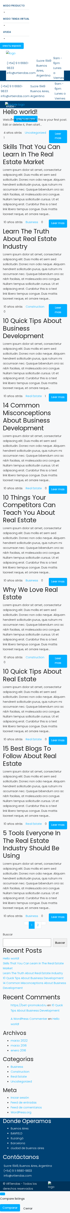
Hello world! (20, 111)
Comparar (10, 1208)
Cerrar (27, 1208)
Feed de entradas (24, 1102)
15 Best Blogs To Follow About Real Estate (29, 756)
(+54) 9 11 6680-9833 (18, 1171)
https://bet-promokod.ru (28, 1005)
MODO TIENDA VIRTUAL (16, 18)
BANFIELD (16, 1133)
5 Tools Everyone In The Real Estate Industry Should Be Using (31, 844)
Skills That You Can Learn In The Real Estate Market (31, 154)
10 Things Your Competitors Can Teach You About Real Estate (29, 508)
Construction (35, 306)
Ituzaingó (17, 1138)
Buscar (8, 934)
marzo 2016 (19, 1045)
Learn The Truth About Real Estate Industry (30, 239)
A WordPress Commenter (29, 1019)
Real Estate (34, 396)
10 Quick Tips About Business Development (33, 978)
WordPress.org (21, 1112)
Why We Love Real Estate (30, 593)
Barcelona (18, 1143)
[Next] (43, 923)
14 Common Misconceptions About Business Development (27, 416)
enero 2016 (18, 1050)
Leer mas (58, 136)
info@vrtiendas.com (18, 1176)
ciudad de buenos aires (27, 1148)
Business (32, 222)
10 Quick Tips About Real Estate (32, 675)
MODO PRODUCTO (14, 5)
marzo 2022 (19, 1040)
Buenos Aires (20, 1128)
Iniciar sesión (20, 1097)
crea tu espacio (12, 45)
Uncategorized (35, 133)
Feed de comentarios (26, 1107)
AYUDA (7, 32)
